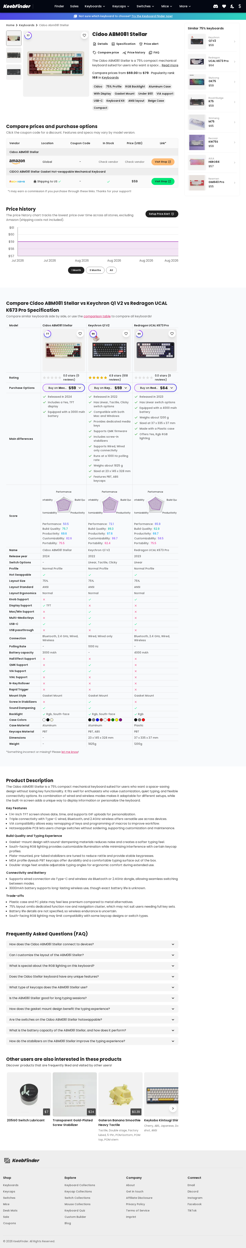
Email (191, 1185)
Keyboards (93, 6)
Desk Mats (10, 1210)
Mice (165, 6)
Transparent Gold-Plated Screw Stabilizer (73, 1122)
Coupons (9, 1223)
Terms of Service (138, 1210)
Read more (170, 65)
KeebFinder (16, 6)
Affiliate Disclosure (139, 1198)
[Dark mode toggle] (232, 6)
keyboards (26, 25)
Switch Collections (77, 1198)
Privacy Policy (135, 1204)
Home (10, 25)
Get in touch (134, 1191)
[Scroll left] (11, 1108)
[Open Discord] (215, 6)
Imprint (131, 1217)
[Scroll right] (173, 1108)
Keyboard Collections (80, 1185)
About (130, 1185)
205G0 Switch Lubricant (26, 1120)
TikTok (192, 1210)
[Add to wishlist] (84, 35)
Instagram (195, 1198)
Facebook (195, 1204)
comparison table (97, 316)
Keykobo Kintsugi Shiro (162, 1120)
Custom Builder (75, 1217)
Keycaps (119, 6)
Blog (68, 1223)
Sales (74, 6)
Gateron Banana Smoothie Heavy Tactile (119, 1122)
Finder (59, 6)
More (183, 6)
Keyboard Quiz (75, 1210)
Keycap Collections (78, 1191)
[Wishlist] (224, 6)
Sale (6, 1217)
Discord (193, 1191)
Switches (144, 6)
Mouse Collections (78, 1204)
